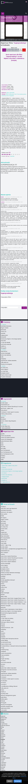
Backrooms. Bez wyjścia (6, 512)
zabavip (2, 202)
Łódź (2, 742)
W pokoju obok (4, 693)
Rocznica (3, 664)
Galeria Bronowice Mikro (6, 441)
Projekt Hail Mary (5, 658)
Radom (2, 748)
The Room (3, 682)
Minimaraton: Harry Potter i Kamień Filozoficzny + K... (13, 600)
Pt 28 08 (17, 50)
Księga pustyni (4, 335)
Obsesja (3, 624)
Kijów (2, 444)
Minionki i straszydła (5, 605)
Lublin (2, 741)
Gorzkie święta (4, 403)
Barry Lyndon (4, 514)
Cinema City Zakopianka (6, 439)
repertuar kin (6, 39)
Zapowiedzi (7, 399)
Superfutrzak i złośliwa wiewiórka (8, 360)
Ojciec (2, 631)
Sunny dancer (4, 410)
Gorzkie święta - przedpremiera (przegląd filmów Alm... (14, 548)
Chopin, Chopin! (4, 525)
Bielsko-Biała (4, 717)
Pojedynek (3, 651)
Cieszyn (2, 722)
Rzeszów (3, 753)
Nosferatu (3, 614)
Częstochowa (4, 724)
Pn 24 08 (4, 50)
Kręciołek (3, 333)
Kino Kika (3, 446)
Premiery (6, 322)
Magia (2, 591)
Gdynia (2, 731)
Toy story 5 (3, 684)
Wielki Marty (4, 697)
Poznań (2, 747)
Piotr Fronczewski (18, 94)
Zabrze (2, 768)
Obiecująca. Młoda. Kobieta (7, 622)
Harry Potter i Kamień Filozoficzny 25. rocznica (12, 406)
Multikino (3, 455)
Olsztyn (2, 744)
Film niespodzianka (5, 538)
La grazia (3, 585)
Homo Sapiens (4, 565)
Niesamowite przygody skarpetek (9, 613)
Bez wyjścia (3, 517)
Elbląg (2, 727)
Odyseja (4, 467)
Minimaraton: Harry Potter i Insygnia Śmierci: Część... (13, 598)
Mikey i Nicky (4, 596)
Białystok (3, 716)
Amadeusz (3, 506)
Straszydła (3, 671)
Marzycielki (3, 337)
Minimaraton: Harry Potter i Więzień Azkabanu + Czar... (14, 602)
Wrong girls (3, 348)
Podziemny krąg (4, 649)
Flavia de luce (4, 351)
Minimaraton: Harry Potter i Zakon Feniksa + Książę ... (13, 603)
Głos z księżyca (4, 552)
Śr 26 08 (11, 50)
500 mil (2, 417)
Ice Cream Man (4, 371)
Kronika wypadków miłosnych (8, 580)
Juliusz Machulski (9, 20)
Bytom (2, 720)
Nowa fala (3, 340)
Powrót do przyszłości (6, 653)
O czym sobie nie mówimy (7, 618)
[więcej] (6, 173)
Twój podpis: (4, 307)
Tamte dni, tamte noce (6, 675)
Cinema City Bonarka (6, 435)
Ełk (1, 728)
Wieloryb (3, 701)
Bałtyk (2, 515)
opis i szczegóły (13, 39)
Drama (2, 530)
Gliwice (2, 733)
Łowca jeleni (4, 710)
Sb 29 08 (21, 50)
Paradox (3, 457)
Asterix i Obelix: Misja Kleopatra (8, 421)
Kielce (2, 737)
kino (9, 2)
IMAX (2, 443)
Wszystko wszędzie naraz (7, 706)
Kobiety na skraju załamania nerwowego (10, 572)
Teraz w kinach (9, 504)
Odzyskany (3, 358)
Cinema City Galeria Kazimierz (8, 437)
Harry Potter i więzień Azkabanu (8, 561)
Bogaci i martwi (4, 327)
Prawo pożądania (5, 655)
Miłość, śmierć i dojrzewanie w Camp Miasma (11, 609)
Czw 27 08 (14, 50)
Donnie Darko (4, 528)
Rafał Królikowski (10, 94)
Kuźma (2, 583)
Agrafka (3, 433)
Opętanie (3, 636)
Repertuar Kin (8, 431)
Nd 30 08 (24, 50)
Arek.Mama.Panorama (6, 326)
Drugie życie (4, 532)
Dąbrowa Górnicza (5, 725)
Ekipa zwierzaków (5, 536)
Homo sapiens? (4, 369)
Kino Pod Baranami (5, 450)
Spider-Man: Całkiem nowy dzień (9, 465)
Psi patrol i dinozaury (6, 376)
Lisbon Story (4, 587)
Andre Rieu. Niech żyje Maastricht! (9, 508)
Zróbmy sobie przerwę (6, 414)
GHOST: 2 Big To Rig (6, 545)
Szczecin (3, 759)
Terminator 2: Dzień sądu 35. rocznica (10, 412)
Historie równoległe (5, 353)
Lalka (2, 357)
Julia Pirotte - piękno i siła (7, 408)
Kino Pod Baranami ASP (6, 452)
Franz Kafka (3, 543)
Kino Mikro (3, 448)
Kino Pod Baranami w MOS (7, 454)
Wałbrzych (3, 765)
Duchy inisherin (4, 534)
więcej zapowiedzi (6, 428)
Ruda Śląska (4, 750)
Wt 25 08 (7, 50)
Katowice (3, 736)
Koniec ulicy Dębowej (6, 355)
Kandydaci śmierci (5, 373)
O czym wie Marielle (5, 342)
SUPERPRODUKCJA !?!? (9, 165)
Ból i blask (3, 521)
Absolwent (3, 419)
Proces (2, 657)
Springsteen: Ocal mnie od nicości (9, 669)
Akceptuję (17, 781)
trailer (19, 39)
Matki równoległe (5, 592)
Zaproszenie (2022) (5, 708)
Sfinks (2, 459)
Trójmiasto (3, 762)
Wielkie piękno (4, 699)
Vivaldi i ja (3, 346)
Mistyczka (3, 607)
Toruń (2, 761)
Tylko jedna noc (4, 362)
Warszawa (3, 764)
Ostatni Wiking (4, 640)
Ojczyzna (3, 633)
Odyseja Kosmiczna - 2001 (7, 627)
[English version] (26, 1)
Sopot (2, 755)
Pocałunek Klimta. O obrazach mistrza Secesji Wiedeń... (14, 646)
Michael (2, 594)
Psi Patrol (4, 473)
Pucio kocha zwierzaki (6, 344)
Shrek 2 (2, 666)
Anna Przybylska (10, 95)
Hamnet (3, 554)
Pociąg (2, 647)
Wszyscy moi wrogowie (6, 364)
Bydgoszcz (3, 719)
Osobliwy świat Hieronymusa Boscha (9, 638)
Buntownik (3, 329)
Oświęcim (3, 745)
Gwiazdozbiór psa (5, 404)
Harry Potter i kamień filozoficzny (9, 556)
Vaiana (2, 690)
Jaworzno (3, 734)
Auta (2, 422)
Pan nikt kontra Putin (6, 642)
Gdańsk (2, 730)
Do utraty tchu (4, 367)
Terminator (3, 677)
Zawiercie (3, 770)
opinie (22, 39)
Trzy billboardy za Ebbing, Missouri (9, 686)
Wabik (2, 197)
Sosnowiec (3, 756)
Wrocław (3, 767)
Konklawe (3, 576)
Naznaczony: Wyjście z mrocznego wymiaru (11, 339)
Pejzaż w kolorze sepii (6, 375)
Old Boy (3, 635)
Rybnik (2, 751)
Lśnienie (3, 589)
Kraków (3, 739)
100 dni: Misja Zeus (5, 426)
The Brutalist (4, 680)
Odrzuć (9, 781)
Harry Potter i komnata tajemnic (8, 559)
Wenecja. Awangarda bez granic (8, 695)
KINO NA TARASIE (5, 570)
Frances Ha (3, 331)
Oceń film (12, 156)
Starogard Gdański (5, 758)
